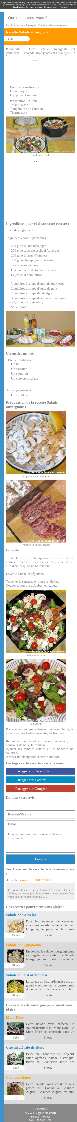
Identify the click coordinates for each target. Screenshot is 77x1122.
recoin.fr (42, 1108)
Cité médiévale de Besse (25, 1047)
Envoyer (40, 859)
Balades (35, 1116)
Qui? (31, 1119)
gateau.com (47, 1113)
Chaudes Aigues (18, 1077)
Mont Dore (15, 1017)
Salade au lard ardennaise (27, 975)
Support (41, 1119)
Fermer (64, 7)
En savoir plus (50, 7)
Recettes (45, 1116)
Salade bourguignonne (24, 945)
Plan (49, 1119)
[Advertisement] (34, 71)
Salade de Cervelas (21, 915)
